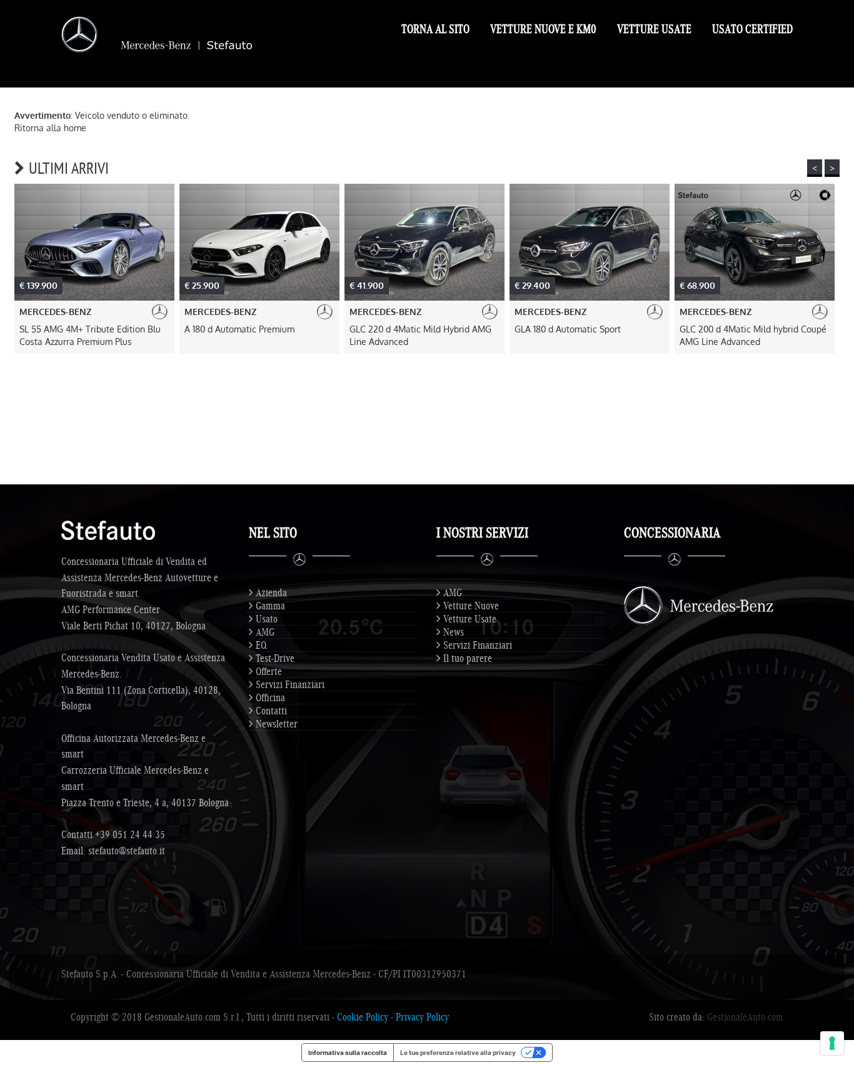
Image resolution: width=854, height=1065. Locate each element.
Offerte (269, 671)
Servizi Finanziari (290, 684)
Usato (267, 618)
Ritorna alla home (50, 127)
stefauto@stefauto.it (126, 850)
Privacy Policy (422, 1016)
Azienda (271, 592)
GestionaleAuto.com (745, 1016)
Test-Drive (275, 658)
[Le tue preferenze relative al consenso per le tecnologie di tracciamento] (832, 1043)
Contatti (271, 710)
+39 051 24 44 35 (130, 834)
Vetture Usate (654, 29)
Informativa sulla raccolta (347, 1052)
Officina (270, 697)
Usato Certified (752, 29)
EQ (261, 645)
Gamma (270, 605)
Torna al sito (435, 29)
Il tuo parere (467, 658)
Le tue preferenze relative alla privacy (458, 1052)
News (453, 631)
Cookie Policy (362, 1016)
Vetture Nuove (471, 605)
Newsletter (277, 723)
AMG (265, 631)
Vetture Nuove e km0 (543, 29)
